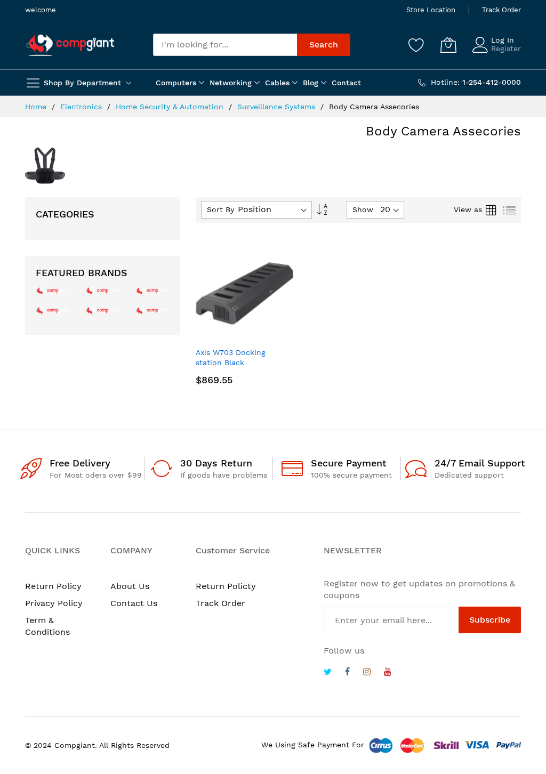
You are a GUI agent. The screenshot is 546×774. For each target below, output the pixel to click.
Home (37, 106)
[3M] (52, 310)
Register (506, 48)
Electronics (82, 106)
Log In (502, 40)
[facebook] (347, 673)
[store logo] (70, 45)
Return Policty (226, 586)
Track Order (501, 10)
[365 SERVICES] (102, 290)
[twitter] (328, 673)
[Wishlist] (416, 45)
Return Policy (53, 586)
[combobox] (225, 45)
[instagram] (367, 673)
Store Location (430, 10)
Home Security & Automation (171, 106)
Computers (176, 82)
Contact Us (133, 603)
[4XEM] (102, 310)
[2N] (52, 290)
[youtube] (387, 673)
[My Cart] (448, 45)
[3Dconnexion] (152, 290)
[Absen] (152, 310)
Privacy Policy (54, 603)
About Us (129, 586)
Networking (231, 82)
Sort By (220, 209)
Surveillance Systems (277, 106)
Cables (277, 82)
